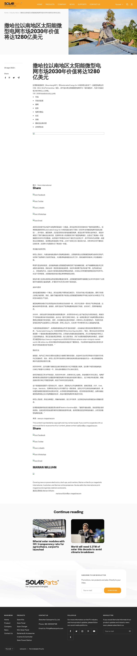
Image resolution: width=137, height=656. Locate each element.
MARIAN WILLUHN (48, 94)
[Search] (127, 4)
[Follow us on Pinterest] (88, 631)
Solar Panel (21, 623)
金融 (37, 119)
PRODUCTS (50, 4)
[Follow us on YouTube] (94, 631)
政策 (37, 108)
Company (8, 626)
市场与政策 (39, 101)
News (6, 630)
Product (7, 623)
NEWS (72, 4)
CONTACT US (95, 4)
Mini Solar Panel (23, 630)
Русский (118, 4)
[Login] (132, 4)
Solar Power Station (24, 640)
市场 (37, 97)
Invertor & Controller (25, 637)
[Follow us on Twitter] (76, 631)
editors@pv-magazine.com (87, 426)
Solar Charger (22, 626)
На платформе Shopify (36, 649)
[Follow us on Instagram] (82, 631)
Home (6, 13)
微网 (37, 104)
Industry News (14, 13)
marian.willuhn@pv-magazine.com (68, 493)
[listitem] (5, 78)
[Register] (130, 631)
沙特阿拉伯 (39, 127)
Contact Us (8, 633)
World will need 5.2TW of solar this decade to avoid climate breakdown (86, 550)
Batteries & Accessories (25, 633)
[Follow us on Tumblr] (70, 637)
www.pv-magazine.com (46, 418)
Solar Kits (20, 620)
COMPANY (62, 4)
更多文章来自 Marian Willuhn (43, 491)
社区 (37, 116)
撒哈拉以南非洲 (41, 123)
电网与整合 (39, 112)
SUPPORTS (82, 4)
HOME (39, 4)
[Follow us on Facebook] (70, 631)
